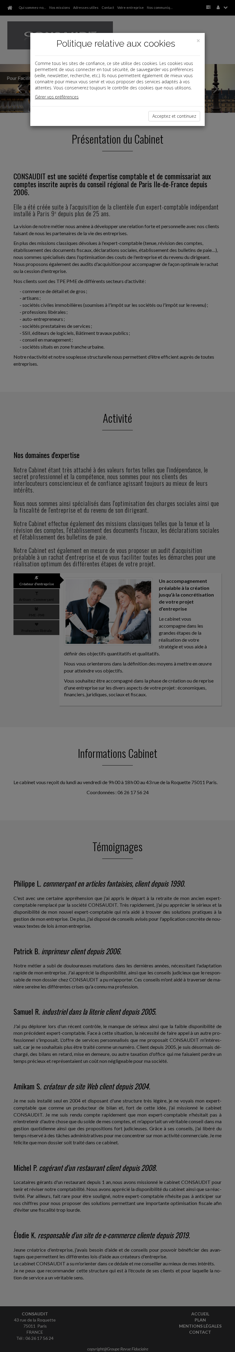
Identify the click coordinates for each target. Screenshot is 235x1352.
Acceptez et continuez (174, 116)
